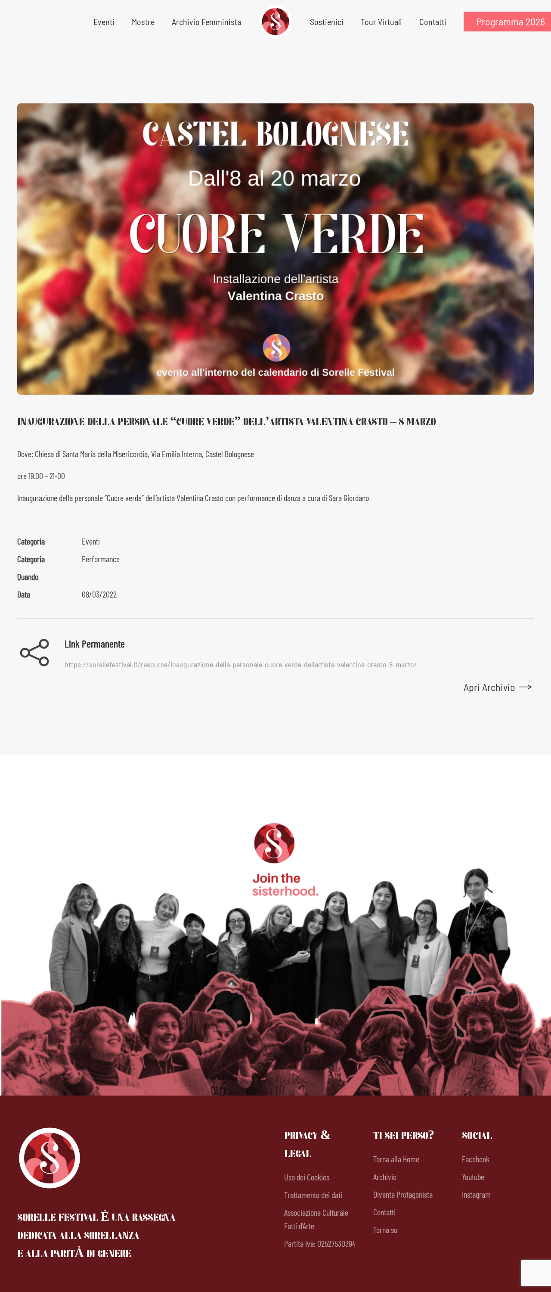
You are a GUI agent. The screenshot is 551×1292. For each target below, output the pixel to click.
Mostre (143, 21)
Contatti (432, 21)
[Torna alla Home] (275, 21)
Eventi (91, 541)
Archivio (384, 1176)
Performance (101, 559)
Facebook (475, 1159)
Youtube (473, 1176)
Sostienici (327, 21)
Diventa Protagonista (403, 1194)
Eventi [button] (104, 21)
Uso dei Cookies (306, 1177)
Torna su (385, 1229)
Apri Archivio (489, 687)
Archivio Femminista (206, 21)
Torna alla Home (396, 1159)
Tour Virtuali (381, 21)
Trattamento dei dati (313, 1194)
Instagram (476, 1194)
